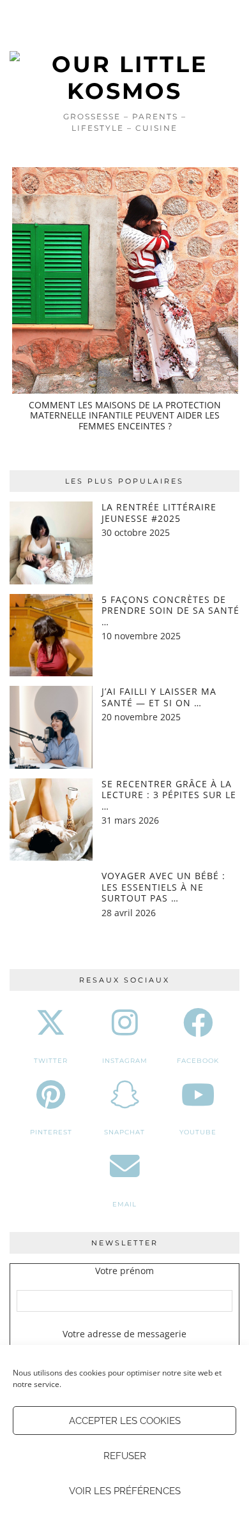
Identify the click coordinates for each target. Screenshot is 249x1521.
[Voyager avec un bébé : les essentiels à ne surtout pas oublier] (51, 911)
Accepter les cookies (125, 1421)
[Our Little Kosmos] (124, 52)
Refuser (124, 1456)
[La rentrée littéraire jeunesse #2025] (51, 542)
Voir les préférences (125, 1491)
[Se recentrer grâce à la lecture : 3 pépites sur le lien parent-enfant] (51, 819)
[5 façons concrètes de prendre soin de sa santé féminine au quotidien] (51, 635)
